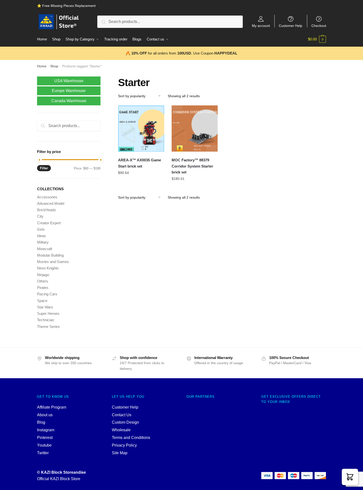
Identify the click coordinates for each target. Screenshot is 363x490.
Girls (41, 229)
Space (42, 301)
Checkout (318, 25)
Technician (45, 320)
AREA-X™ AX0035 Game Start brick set (139, 163)
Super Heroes (48, 313)
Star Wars (45, 307)
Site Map (119, 453)
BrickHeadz (46, 210)
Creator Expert (49, 223)
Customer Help (290, 25)
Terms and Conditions (131, 437)
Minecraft (44, 249)
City (40, 216)
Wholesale (121, 430)
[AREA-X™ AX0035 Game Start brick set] (141, 128)
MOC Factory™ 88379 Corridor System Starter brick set (192, 166)
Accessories (47, 197)
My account (261, 25)
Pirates (42, 287)
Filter (44, 168)
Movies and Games (53, 262)
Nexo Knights (48, 268)
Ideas (41, 236)
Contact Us (121, 415)
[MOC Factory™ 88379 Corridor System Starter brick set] (195, 128)
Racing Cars (47, 294)
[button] (350, 477)
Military (43, 242)
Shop (54, 66)
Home (41, 66)
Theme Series (48, 326)
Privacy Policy (124, 445)
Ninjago (43, 275)
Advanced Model (50, 203)
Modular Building (50, 255)
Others (42, 281)
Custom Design (125, 422)
